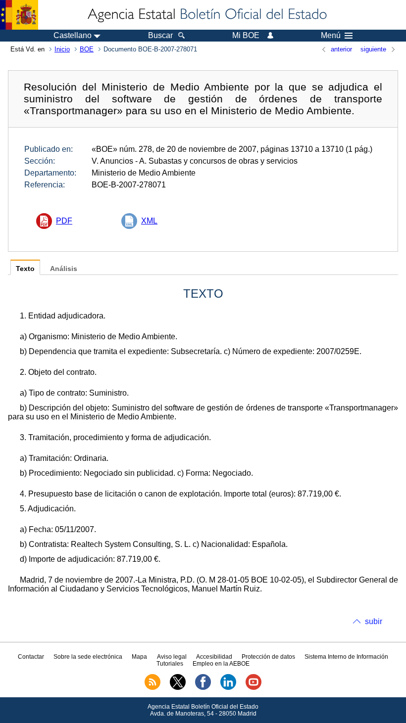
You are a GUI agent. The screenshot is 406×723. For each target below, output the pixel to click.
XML (149, 221)
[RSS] (152, 687)
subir (373, 621)
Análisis (63, 268)
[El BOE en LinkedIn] (228, 687)
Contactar (31, 656)
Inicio (62, 49)
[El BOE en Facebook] (203, 687)
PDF (64, 221)
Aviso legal (172, 656)
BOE (87, 49)
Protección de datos (268, 656)
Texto (25, 268)
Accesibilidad (214, 656)
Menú (331, 36)
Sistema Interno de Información (346, 656)
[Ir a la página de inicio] (206, 15)
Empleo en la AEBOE (221, 663)
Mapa (139, 656)
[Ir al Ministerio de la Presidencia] (19, 15)
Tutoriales (169, 663)
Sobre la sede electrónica (87, 656)
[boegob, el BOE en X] (178, 687)
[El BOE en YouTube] (253, 687)
